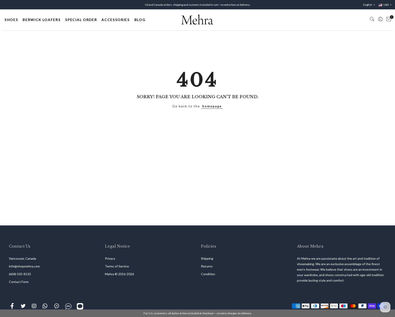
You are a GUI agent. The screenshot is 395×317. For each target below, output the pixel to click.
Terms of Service (117, 266)
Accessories (115, 20)
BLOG (140, 20)
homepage (212, 106)
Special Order (81, 20)
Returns (207, 266)
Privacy (110, 258)
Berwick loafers (42, 20)
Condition (208, 274)
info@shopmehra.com (24, 266)
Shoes (11, 20)
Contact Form (19, 282)
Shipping (207, 258)
